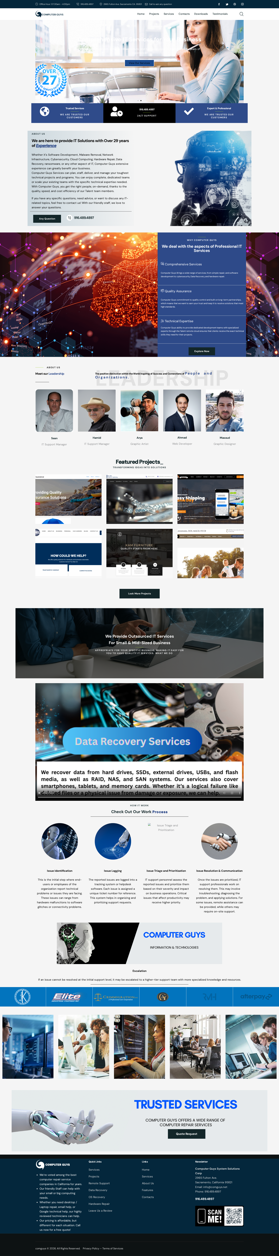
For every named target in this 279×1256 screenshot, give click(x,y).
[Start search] (241, 14)
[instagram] (242, 4)
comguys (40, 1248)
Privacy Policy (91, 1248)
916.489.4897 (147, 109)
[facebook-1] (219, 4)
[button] (39, 52)
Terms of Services (112, 1248)
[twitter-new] (227, 4)
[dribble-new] (235, 4)
